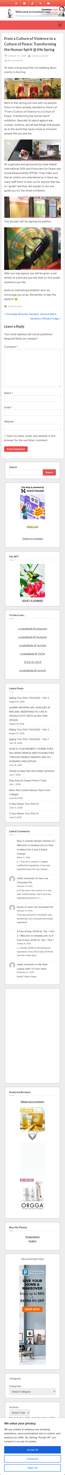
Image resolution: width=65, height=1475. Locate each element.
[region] (32, 1446)
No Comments (15, 60)
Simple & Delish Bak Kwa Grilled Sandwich (32, 770)
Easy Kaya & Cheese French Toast (27, 780)
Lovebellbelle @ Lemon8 (32, 670)
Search (13, 467)
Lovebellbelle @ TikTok (32, 653)
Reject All (33, 1467)
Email (8, 407)
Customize (32, 1458)
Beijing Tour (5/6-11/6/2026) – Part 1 (29, 739)
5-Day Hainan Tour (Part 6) (24, 803)
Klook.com (32, 526)
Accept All (32, 1449)
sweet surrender (40, 55)
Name (8, 393)
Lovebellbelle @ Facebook (32, 637)
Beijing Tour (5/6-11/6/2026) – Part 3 (29, 697)
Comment (11, 346)
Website (9, 421)
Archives (13, 1407)
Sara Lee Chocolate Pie (40, 906)
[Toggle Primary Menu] (60, 25)
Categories (15, 1386)
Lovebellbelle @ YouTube (32, 645)
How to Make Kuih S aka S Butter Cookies (35, 849)
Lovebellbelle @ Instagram (32, 628)
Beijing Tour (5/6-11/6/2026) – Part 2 (29, 729)
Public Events (15, 306)
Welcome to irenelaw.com (33, 12)
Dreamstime (33, 1236)
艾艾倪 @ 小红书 (32, 662)
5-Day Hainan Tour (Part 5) (24, 813)
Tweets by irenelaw (32, 538)
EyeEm (32, 1241)
